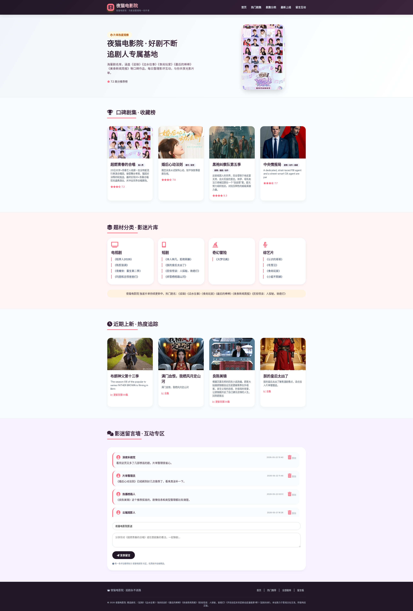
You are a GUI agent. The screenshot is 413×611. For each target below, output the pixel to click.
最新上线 (286, 7)
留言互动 (301, 7)
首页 (244, 7)
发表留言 (124, 555)
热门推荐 (271, 590)
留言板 (300, 590)
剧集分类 (271, 7)
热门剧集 (256, 7)
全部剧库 (286, 590)
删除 (293, 458)
